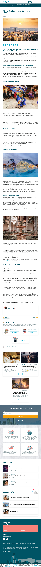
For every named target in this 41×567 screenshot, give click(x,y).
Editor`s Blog (23, 530)
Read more (14, 332)
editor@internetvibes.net (7, 536)
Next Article (34, 317)
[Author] (14, 308)
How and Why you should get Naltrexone (11, 564)
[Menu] (37, 2)
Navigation (5, 530)
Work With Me (6, 528)
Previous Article (7, 317)
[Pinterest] (31, 2)
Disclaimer (22, 528)
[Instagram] (29, 2)
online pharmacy (16, 565)
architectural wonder (6, 260)
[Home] (6, 1)
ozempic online (7, 566)
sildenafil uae (36, 565)
